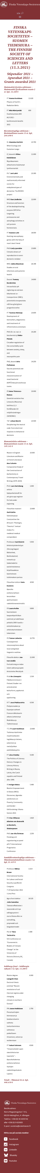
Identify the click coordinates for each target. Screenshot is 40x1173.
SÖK (18, 13)
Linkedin (13, 1149)
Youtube (13, 1160)
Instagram (14, 1144)
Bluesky (13, 1155)
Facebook (13, 1139)
